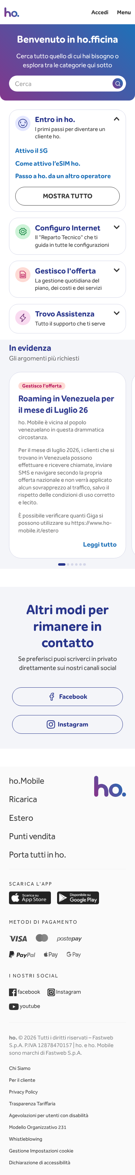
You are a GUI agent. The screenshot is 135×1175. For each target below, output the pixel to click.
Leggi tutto (100, 544)
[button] (61, 564)
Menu (124, 12)
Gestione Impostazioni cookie (41, 1151)
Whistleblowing (25, 1139)
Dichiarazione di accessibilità (39, 1163)
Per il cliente (22, 1080)
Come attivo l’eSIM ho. (47, 163)
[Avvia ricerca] (117, 83)
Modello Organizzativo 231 (37, 1127)
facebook (28, 991)
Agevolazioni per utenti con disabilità (48, 1116)
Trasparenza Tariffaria (32, 1104)
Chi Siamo (19, 1068)
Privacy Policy (23, 1092)
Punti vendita (32, 836)
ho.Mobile (26, 781)
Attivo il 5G (31, 151)
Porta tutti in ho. (37, 855)
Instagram (68, 991)
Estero (21, 818)
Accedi (99, 12)
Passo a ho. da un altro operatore (63, 176)
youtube (29, 1005)
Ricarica (23, 799)
